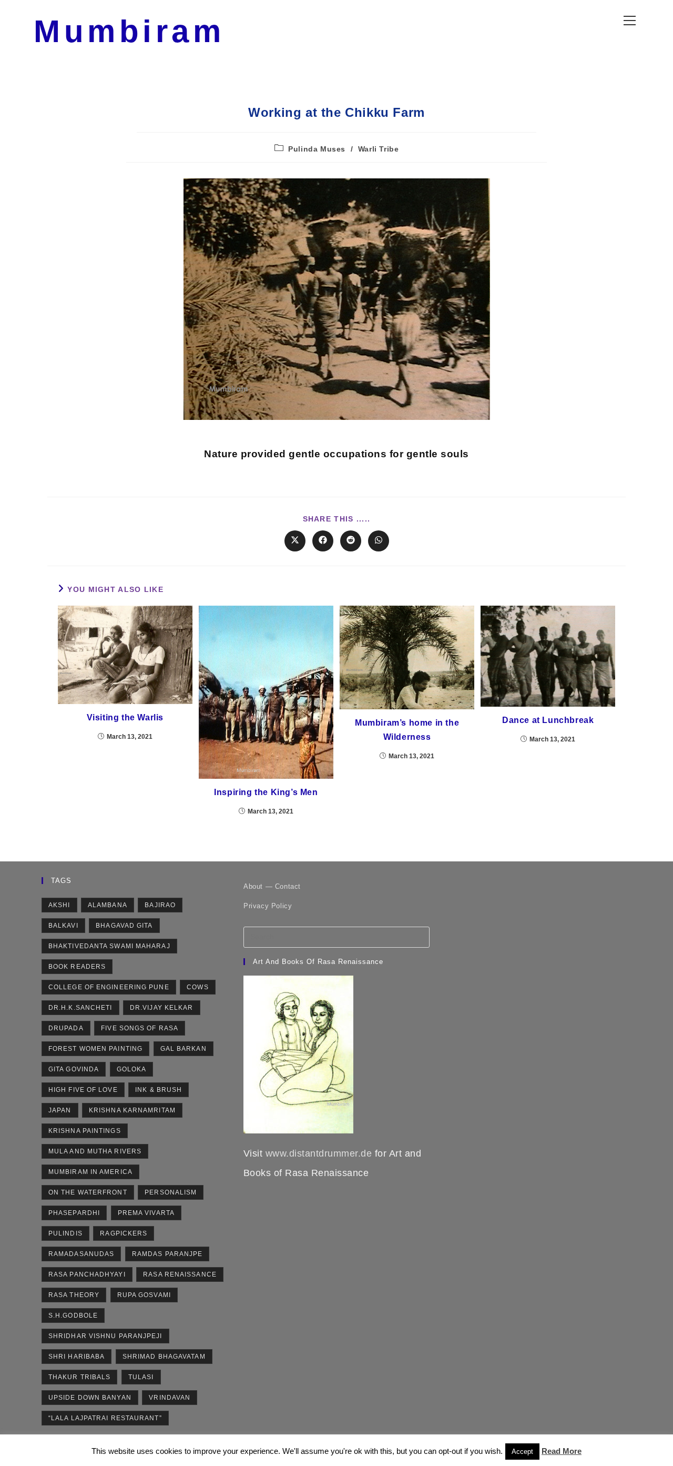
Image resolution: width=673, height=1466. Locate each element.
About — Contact (272, 886)
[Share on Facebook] (322, 540)
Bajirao (160, 905)
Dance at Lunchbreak (548, 720)
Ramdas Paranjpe (167, 1254)
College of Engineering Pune (108, 987)
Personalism (171, 1192)
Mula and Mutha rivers (94, 1151)
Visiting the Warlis (125, 717)
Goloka (132, 1069)
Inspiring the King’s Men (266, 792)
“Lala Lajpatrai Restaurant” (105, 1418)
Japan (60, 1110)
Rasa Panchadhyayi (87, 1274)
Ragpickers (123, 1233)
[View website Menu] (629, 18)
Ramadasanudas (81, 1254)
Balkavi (63, 925)
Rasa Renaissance (180, 1274)
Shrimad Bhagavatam (164, 1356)
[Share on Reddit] (350, 540)
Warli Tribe (378, 149)
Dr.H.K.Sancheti (80, 1007)
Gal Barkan (183, 1048)
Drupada (66, 1028)
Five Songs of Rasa (139, 1028)
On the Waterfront (87, 1192)
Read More (562, 1451)
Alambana (107, 905)
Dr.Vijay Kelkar (161, 1007)
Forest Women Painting (95, 1048)
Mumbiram (129, 31)
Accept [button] (522, 1451)
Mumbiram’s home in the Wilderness (407, 729)
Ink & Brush (158, 1089)
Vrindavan (169, 1397)
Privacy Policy (267, 906)
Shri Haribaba (76, 1356)
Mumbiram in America (90, 1172)
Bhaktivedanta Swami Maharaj (109, 946)
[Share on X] (294, 540)
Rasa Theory (73, 1295)
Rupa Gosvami (144, 1295)
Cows (197, 987)
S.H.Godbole (73, 1315)
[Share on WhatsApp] (378, 540)
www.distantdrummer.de (319, 1153)
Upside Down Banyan (89, 1397)
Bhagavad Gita (124, 925)
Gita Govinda (73, 1069)
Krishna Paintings (84, 1130)
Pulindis (65, 1233)
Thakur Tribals (79, 1377)
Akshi (59, 905)
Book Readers (77, 966)
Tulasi (141, 1377)
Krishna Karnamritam (132, 1110)
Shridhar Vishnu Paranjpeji (105, 1336)
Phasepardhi (74, 1213)
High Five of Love (83, 1089)
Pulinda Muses (316, 149)
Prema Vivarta (146, 1213)
